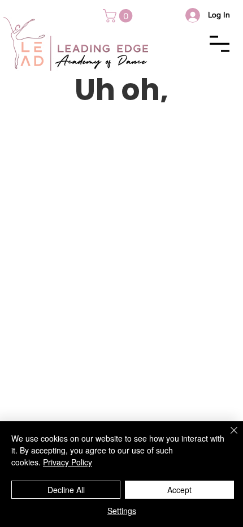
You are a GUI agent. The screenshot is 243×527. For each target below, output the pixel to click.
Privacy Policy (67, 462)
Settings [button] (121, 510)
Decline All (66, 489)
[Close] (227, 437)
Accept (179, 489)
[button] (119, 16)
